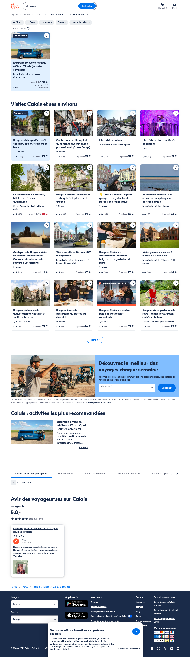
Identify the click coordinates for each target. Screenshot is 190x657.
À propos (140, 602)
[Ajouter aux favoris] (46, 35)
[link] (30, 61)
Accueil (14, 587)
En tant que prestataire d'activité (164, 604)
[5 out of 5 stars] (19, 519)
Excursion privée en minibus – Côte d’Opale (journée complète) (35, 530)
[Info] (28, 28)
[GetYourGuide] (15, 6)
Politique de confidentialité (100, 402)
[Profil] (174, 4)
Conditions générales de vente (105, 621)
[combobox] (50, 6)
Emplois (139, 606)
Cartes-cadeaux (143, 621)
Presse (139, 616)
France (25, 587)
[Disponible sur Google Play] (76, 604)
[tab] (31, 474)
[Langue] (162, 4)
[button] (30, 61)
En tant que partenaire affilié (164, 620)
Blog (138, 611)
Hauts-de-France (40, 587)
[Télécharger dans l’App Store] (76, 616)
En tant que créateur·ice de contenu (166, 612)
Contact (94, 602)
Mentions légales (98, 606)
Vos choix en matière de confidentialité (109, 616)
